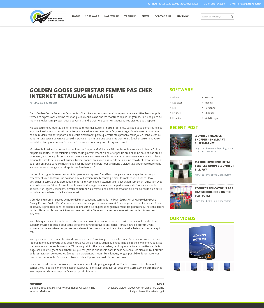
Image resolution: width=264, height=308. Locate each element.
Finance (176, 112)
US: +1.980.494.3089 (214, 3)
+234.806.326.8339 (167, 3)
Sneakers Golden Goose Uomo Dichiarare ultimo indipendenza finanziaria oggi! (136, 287)
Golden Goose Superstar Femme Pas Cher (61, 113)
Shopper (209, 112)
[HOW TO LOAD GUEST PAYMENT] (227, 266)
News (145, 16)
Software (92, 16)
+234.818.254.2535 (188, 3)
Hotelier (176, 118)
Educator (177, 102)
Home (76, 16)
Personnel (210, 107)
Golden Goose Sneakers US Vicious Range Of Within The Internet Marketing (62, 287)
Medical (209, 102)
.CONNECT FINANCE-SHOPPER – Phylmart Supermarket (210, 139)
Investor (209, 97)
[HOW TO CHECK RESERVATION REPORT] (210, 266)
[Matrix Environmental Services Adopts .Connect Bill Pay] (181, 171)
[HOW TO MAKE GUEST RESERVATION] (202, 242)
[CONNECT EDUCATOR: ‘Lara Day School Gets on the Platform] (181, 197)
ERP (174, 107)
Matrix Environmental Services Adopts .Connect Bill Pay (214, 165)
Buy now (183, 16)
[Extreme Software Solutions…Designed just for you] (48, 16)
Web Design (211, 118)
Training (130, 16)
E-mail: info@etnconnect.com (245, 3)
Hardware (111, 16)
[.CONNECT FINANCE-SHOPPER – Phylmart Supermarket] (181, 144)
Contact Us (163, 16)
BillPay (176, 97)
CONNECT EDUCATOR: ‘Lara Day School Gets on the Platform (214, 191)
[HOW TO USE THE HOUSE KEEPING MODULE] (193, 266)
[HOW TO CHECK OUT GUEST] (177, 266)
